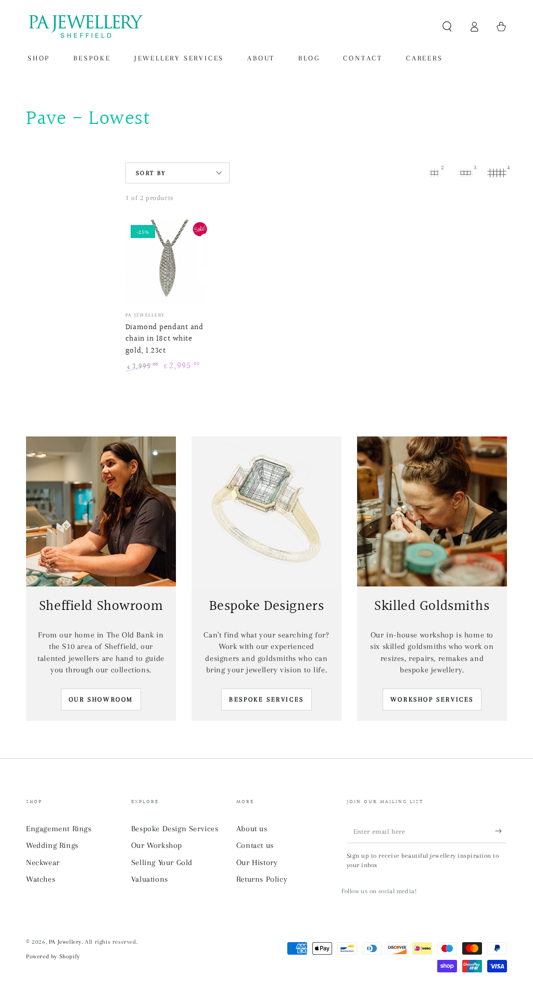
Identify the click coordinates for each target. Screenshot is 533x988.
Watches (40, 879)
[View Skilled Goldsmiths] (432, 511)
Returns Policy (261, 879)
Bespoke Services (266, 699)
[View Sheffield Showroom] (101, 511)
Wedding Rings (52, 845)
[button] (447, 26)
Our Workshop (156, 845)
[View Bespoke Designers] (266, 511)
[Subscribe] (501, 831)
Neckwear (43, 862)
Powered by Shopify (53, 956)
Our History (257, 862)
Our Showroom (101, 699)
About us (252, 828)
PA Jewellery (65, 942)
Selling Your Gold (162, 862)
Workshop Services (432, 699)
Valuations (149, 879)
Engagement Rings (59, 828)
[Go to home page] (85, 27)
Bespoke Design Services (175, 828)
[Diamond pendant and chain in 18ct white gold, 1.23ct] (167, 262)
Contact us (255, 845)
